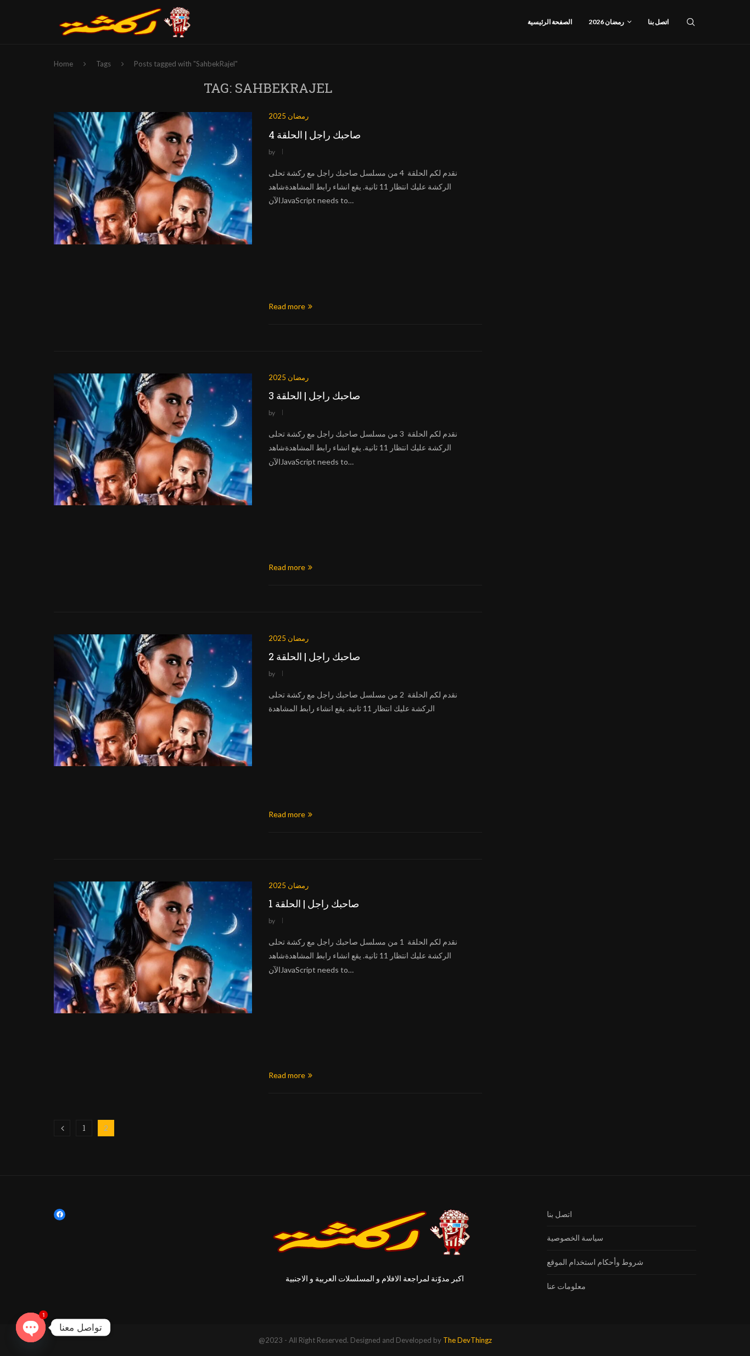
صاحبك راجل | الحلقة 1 (313, 903)
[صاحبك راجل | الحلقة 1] (153, 947)
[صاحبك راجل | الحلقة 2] (153, 700)
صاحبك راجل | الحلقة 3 (314, 395)
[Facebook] (59, 1214)
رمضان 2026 (606, 22)
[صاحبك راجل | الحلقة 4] (153, 178)
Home (63, 63)
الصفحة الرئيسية (550, 22)
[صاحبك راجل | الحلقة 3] (153, 439)
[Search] (690, 22)
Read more (286, 306)
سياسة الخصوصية (575, 1237)
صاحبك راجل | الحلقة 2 (314, 656)
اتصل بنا (658, 22)
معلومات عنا (566, 1286)
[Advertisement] (375, 254)
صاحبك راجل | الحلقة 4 (314, 134)
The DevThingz (467, 1340)
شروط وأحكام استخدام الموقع (595, 1261)
